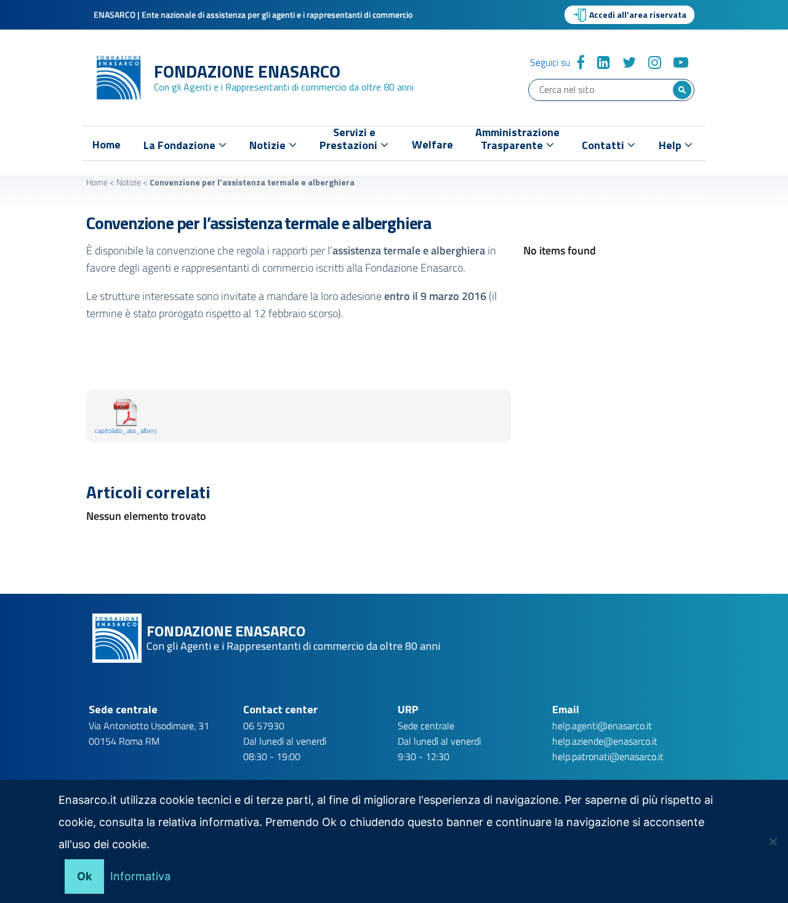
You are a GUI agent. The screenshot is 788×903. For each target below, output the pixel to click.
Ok (84, 876)
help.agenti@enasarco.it (602, 725)
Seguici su (550, 62)
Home (106, 145)
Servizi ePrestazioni (350, 141)
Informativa (140, 876)
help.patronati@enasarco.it (608, 756)
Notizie (128, 182)
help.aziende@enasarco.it (604, 741)
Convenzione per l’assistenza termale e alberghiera (258, 222)
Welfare (432, 145)
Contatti (604, 145)
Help (671, 145)
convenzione (185, 250)
